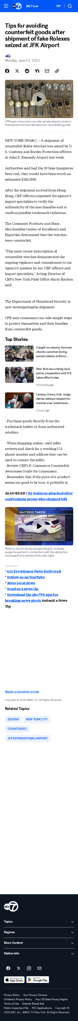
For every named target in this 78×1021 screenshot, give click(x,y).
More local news (21, 582)
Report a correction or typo (22, 692)
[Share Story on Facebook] (7, 71)
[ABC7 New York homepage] (17, 6)
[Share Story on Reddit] (27, 71)
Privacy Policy (12, 995)
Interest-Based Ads (33, 1003)
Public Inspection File (16, 1008)
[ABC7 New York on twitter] (18, 968)
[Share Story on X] (17, 71)
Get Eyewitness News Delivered (33, 571)
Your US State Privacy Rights (51, 999)
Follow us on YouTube (26, 577)
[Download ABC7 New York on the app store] (14, 979)
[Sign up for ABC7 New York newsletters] (39, 968)
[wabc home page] (11, 906)
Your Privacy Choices (35, 995)
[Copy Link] (57, 71)
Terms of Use (11, 1003)
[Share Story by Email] (47, 71)
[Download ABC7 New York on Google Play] (37, 979)
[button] (6, 6)
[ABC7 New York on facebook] (8, 968)
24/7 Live (32, 6)
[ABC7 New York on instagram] (29, 968)
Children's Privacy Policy (18, 999)
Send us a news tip (22, 588)
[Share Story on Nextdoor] (37, 71)
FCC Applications (42, 1008)
